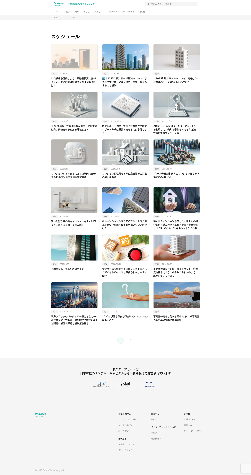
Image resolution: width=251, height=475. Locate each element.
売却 (77, 11)
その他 (142, 11)
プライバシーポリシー (194, 431)
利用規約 (188, 425)
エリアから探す (126, 425)
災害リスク (99, 11)
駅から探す (124, 431)
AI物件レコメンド (127, 444)
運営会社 (155, 438)
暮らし (87, 11)
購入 (68, 11)
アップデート (128, 11)
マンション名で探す (128, 419)
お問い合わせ (190, 419)
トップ (58, 11)
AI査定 (154, 419)
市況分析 (113, 11)
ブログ (154, 432)
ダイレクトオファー (128, 450)
